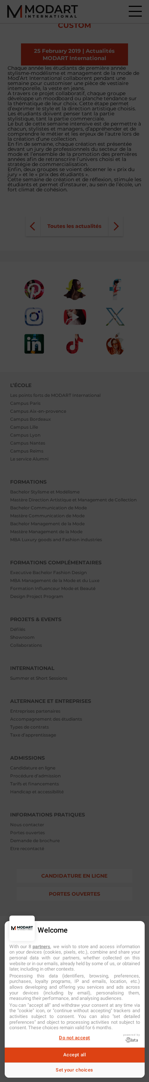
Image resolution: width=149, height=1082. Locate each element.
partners (41, 946)
